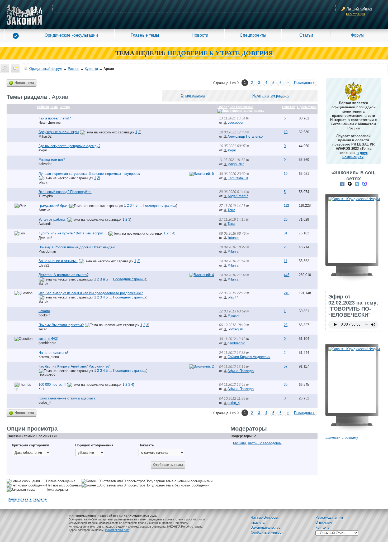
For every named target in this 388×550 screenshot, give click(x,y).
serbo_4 (45, 402)
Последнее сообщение (235, 107)
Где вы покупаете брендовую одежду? (69, 146)
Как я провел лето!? (55, 118)
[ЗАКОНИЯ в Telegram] (357, 184)
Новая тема (24, 83)
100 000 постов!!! (52, 385)
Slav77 (233, 297)
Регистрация (355, 14)
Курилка (91, 69)
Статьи (306, 35)
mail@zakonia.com (117, 530)
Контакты (322, 527)
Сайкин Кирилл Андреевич (249, 357)
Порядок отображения (94, 445)
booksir (44, 315)
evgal (43, 150)
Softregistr (235, 329)
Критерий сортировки (30, 445)
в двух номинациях (355, 155)
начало (44, 311)
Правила (257, 522)
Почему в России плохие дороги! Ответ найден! (77, 247)
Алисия (44, 210)
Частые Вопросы (264, 517)
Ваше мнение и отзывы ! (58, 261)
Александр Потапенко (245, 136)
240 (286, 293)
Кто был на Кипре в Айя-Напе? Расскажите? (74, 366)
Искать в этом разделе (270, 96)
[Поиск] (5, 68)
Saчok (43, 284)
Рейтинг (43, 107)
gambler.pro (47, 343)
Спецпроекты (253, 35)
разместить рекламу (341, 438)
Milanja (233, 251)
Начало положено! (53, 353)
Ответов (288, 107)
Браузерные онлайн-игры (59, 132)
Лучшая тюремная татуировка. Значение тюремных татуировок (89, 174)
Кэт (41, 389)
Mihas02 (45, 136)
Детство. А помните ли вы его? (63, 275)
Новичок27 (47, 375)
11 (285, 261)
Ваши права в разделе (27, 499)
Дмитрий (45, 238)
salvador (45, 164)
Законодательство (265, 527)
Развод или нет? (52, 160)
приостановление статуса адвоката (67, 398)
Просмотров (306, 107)
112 (286, 206)
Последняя (304, 83)
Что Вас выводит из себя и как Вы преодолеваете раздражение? (91, 293)
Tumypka (46, 196)
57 (285, 366)
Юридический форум (45, 69)
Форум (357, 35)
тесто (43, 329)
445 (286, 275)
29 (285, 219)
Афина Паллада (241, 371)
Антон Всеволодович (265, 443)
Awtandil (45, 224)
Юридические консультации (71, 35)
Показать (146, 445)
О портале (323, 522)
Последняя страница (159, 206)
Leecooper (235, 122)
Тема (54, 107)
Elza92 (44, 265)
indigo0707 (236, 164)
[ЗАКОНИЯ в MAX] (364, 184)
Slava (43, 182)
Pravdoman (47, 251)
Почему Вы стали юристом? (61, 325)
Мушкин (234, 315)
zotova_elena (49, 357)
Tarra (231, 210)
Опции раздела (193, 96)
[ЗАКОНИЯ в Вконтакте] (342, 184)
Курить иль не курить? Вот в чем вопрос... (73, 233)
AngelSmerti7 (238, 196)
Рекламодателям (329, 517)
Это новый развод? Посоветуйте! (65, 192)
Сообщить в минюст (267, 532)
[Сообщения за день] (15, 68)
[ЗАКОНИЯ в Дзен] (350, 184)
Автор (65, 107)
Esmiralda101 (238, 178)
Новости (200, 35)
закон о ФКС (48, 339)
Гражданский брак (53, 206)
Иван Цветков (50, 122)
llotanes (233, 238)
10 (285, 132)
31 (285, 233)
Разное (73, 69)
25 (285, 325)
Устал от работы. (52, 219)
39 (285, 385)
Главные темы (145, 35)
